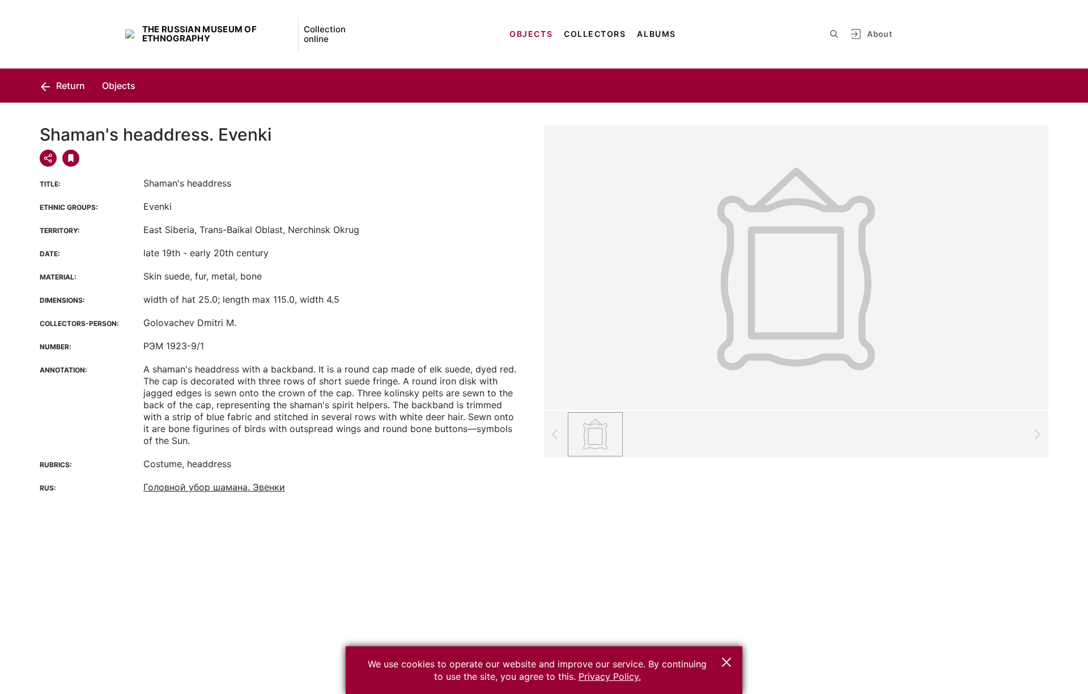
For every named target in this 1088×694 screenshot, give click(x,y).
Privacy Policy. (610, 676)
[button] (726, 662)
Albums (656, 34)
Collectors (595, 34)
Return (69, 85)
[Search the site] (834, 34)
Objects (530, 34)
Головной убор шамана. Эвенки (214, 487)
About (879, 34)
